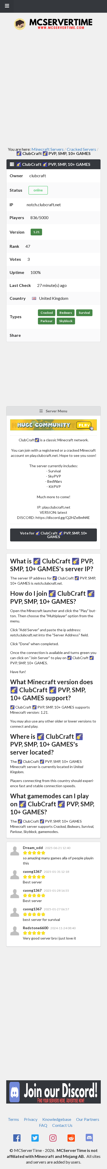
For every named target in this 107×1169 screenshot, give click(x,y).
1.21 (36, 232)
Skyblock (65, 321)
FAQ (43, 1125)
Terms (13, 1119)
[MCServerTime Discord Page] (89, 1138)
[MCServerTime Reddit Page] (71, 1138)
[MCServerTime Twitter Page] (35, 1138)
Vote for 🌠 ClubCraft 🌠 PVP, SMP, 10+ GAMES (53, 535)
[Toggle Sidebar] (7, 6)
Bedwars (65, 313)
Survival (84, 313)
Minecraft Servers (47, 149)
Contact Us (62, 1125)
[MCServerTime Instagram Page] (53, 1138)
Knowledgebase (56, 1119)
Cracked (47, 313)
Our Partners (87, 1119)
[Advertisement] (53, 88)
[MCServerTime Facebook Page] (17, 1138)
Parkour (46, 321)
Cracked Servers (81, 149)
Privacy (30, 1119)
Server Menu (56, 411)
